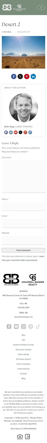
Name (5, 199)
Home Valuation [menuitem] (23, 364)
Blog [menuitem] (24, 378)
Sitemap (7, 420)
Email (5, 215)
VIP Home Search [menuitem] (23, 359)
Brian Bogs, (18, 126)
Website (5, 232)
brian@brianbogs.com (23, 316)
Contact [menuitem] (23, 373)
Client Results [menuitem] (23, 368)
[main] (23, 142)
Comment (6, 157)
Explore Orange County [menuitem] (23, 344)
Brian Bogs (7, 32)
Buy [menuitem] (23, 335)
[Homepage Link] (14, 7)
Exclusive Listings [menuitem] (23, 349)
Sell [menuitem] (23, 339)
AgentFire (32, 423)
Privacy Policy (36, 417)
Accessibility (17, 420)
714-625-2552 (23, 307)
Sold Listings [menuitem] (23, 354)
